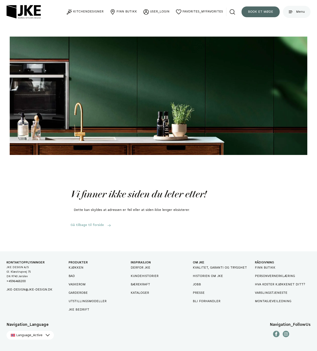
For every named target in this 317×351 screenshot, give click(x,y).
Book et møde (260, 12)
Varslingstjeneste (271, 293)
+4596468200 (16, 281)
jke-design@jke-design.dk (29, 289)
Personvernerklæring (275, 276)
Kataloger (140, 293)
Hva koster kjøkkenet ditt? (280, 284)
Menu (300, 12)
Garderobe (78, 293)
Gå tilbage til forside (87, 225)
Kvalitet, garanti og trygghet (220, 267)
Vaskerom (77, 284)
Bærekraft (140, 284)
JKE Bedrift (79, 309)
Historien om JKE (208, 276)
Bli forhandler (206, 301)
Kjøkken (76, 267)
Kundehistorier (144, 276)
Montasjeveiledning (273, 301)
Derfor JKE (140, 267)
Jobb (197, 284)
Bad (72, 276)
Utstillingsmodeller (88, 301)
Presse (199, 293)
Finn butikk (265, 267)
